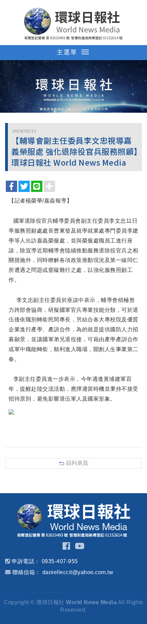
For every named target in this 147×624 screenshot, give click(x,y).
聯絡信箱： (26, 572)
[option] (73, 86)
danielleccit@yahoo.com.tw (77, 572)
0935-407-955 (60, 561)
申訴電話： (26, 561)
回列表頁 (77, 463)
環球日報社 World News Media (73, 24)
